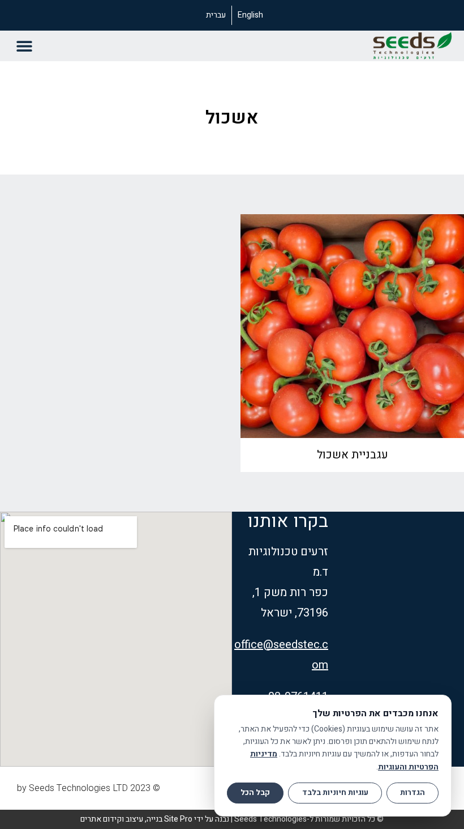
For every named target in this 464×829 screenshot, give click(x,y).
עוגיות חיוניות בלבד (335, 792)
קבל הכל (255, 792)
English (250, 15)
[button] (24, 45)
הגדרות (412, 792)
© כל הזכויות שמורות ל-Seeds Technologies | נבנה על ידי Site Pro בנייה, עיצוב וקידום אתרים (232, 819)
